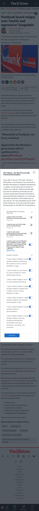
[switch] (30, 217)
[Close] (35, 173)
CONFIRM (12, 335)
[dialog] (19, 255)
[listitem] (19, 212)
